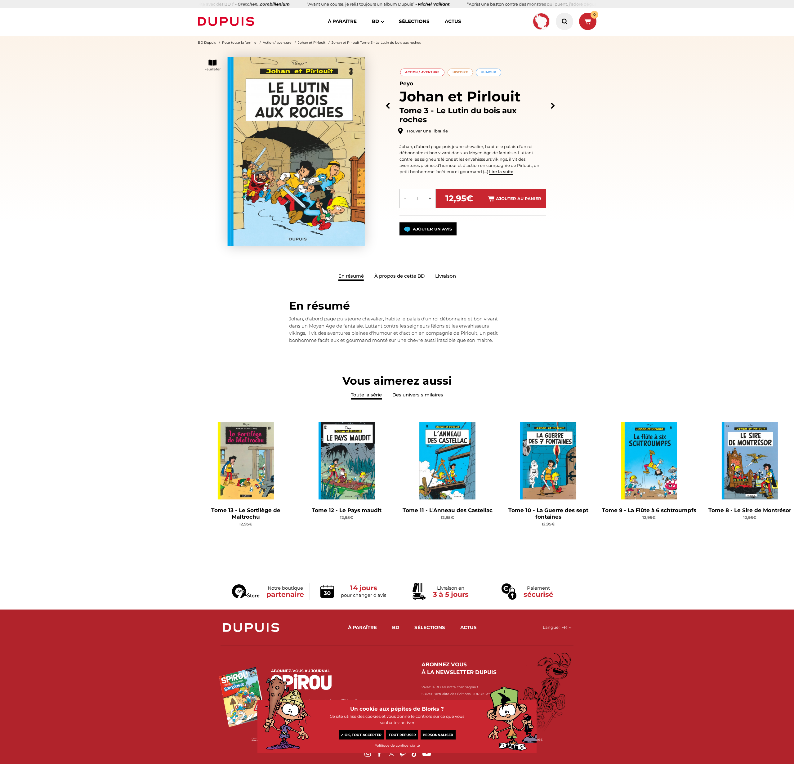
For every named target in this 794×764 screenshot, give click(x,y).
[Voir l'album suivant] (553, 106)
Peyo (406, 83)
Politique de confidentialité (397, 745)
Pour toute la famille (239, 42)
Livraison (445, 276)
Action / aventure (277, 42)
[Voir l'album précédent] (388, 106)
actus (453, 21)
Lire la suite (501, 171)
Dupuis (227, 21)
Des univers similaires (417, 395)
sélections (414, 21)
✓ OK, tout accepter (361, 735)
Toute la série (366, 395)
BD (375, 21)
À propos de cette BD (399, 276)
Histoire (460, 72)
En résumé (351, 276)
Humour (488, 72)
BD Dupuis (207, 42)
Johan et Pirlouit (311, 42)
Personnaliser (438, 735)
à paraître (342, 21)
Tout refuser (402, 735)
